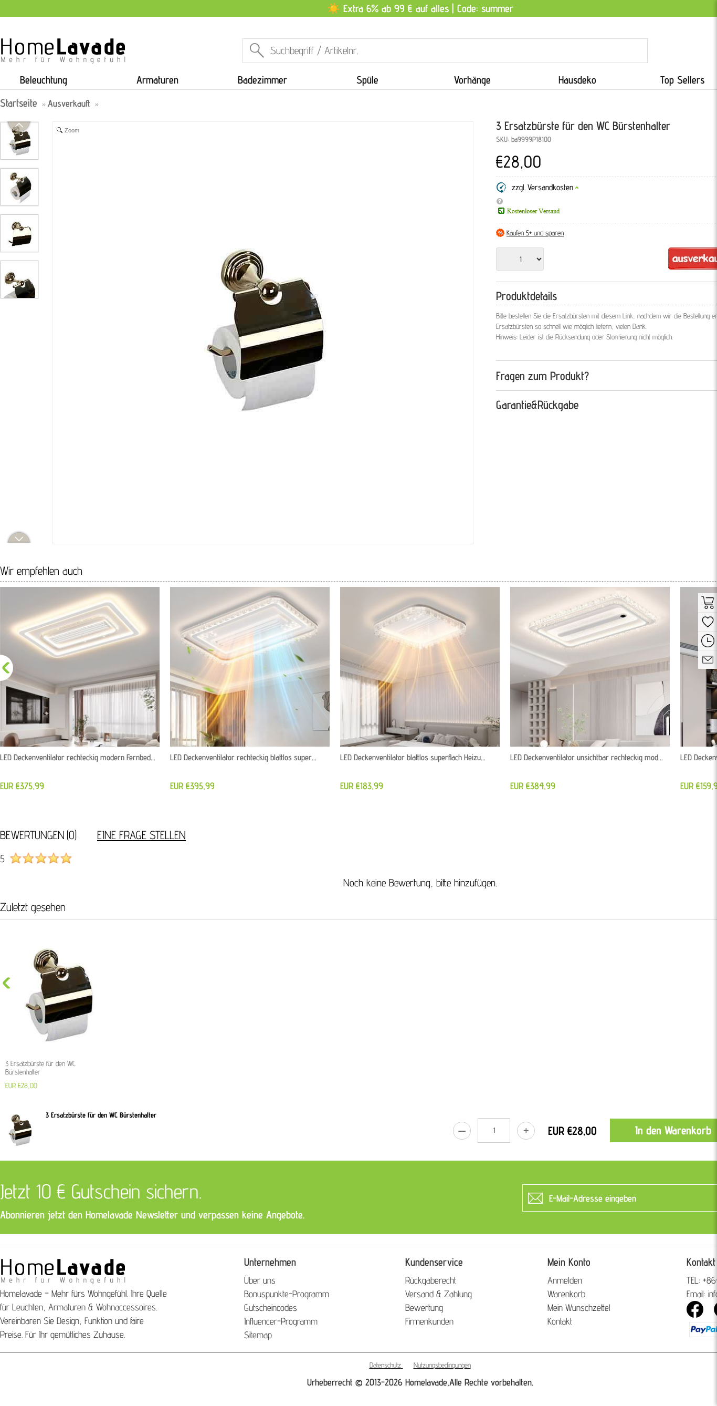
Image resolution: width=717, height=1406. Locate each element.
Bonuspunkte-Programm (286, 1293)
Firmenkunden (429, 1321)
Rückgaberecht (430, 1280)
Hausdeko (577, 80)
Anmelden (564, 1280)
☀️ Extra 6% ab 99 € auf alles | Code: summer (420, 8)
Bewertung (424, 1307)
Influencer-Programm (281, 1321)
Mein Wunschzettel (578, 1307)
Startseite (18, 103)
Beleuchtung (43, 80)
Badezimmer (262, 80)
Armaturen (157, 80)
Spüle (367, 80)
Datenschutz (385, 1365)
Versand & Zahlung (438, 1293)
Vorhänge (472, 80)
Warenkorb (566, 1293)
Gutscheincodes (270, 1307)
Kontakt (559, 1321)
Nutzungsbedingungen (442, 1365)
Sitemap (258, 1334)
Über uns (260, 1280)
